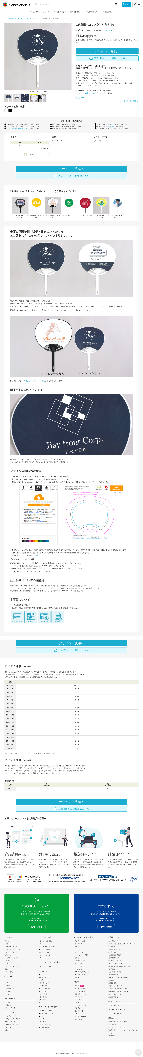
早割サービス (113, 974)
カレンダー (9, 1027)
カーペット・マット (11, 1024)
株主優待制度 (113, 997)
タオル (7, 1002)
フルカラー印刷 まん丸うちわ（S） (117, 208)
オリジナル (32, 18)
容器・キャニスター (46, 1025)
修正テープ (43, 1000)
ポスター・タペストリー (13, 1019)
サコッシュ (9, 983)
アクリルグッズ (80, 941)
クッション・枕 (10, 1008)
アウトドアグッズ (80, 1005)
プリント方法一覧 (115, 1013)
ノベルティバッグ (11, 994)
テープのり (43, 997)
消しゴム (43, 1002)
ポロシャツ (9, 955)
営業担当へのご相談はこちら (109, 58)
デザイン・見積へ (107, 51)
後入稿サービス (114, 969)
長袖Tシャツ (9, 944)
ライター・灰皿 (80, 974)
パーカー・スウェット (12, 946)
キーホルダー (79, 944)
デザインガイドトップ (116, 1005)
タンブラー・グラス (46, 1013)
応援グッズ (78, 1002)
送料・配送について (115, 986)
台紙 (41, 980)
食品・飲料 (78, 1019)
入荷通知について (115, 972)
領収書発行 (113, 983)
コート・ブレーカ (11, 952)
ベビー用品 (9, 972)
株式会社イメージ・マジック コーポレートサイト (123, 1031)
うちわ (77, 958)
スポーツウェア (10, 963)
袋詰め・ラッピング (118, 991)
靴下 (41, 944)
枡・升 (42, 1019)
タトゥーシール (45, 955)
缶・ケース (78, 966)
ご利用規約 (113, 1024)
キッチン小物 (44, 1027)
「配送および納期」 (110, 126)
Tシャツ (8, 941)
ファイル (43, 991)
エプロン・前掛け (46, 949)
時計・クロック (10, 1021)
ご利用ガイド (113, 941)
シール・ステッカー (46, 966)
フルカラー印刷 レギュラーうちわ (101, 208)
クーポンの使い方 (115, 960)
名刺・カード (44, 977)
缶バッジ (77, 946)
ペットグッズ (79, 1000)
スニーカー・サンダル (47, 946)
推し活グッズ (79, 1008)
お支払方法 (113, 980)
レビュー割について (115, 963)
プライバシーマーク (133, 879)
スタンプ (43, 974)
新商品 (79, 985)
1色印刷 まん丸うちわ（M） (36, 208)
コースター (43, 1022)
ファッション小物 (46, 941)
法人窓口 (28, 753)
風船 (6, 1030)
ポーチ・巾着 (9, 988)
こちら (36, 555)
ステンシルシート (46, 988)
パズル (77, 949)
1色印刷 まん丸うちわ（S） (69, 208)
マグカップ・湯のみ (46, 1011)
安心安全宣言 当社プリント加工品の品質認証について (108, 878)
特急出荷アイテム (80, 994)
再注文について (114, 958)
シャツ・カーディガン (12, 958)
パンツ (7, 960)
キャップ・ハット (46, 952)
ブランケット (9, 1005)
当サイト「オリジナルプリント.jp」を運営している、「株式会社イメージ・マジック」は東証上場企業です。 (25, 878)
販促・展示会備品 (80, 991)
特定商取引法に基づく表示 (118, 1021)
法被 (6, 969)
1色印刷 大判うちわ (85, 207)
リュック (8, 985)
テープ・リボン (45, 983)
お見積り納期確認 (115, 955)
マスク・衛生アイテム (82, 972)
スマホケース (79, 952)
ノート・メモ (44, 971)
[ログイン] (126, 4)
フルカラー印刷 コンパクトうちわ (89, 93)
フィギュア (78, 977)
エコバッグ (9, 991)
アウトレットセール (81, 1016)
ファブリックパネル (11, 1016)
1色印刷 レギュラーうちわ (53, 208)
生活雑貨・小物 (80, 960)
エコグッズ (78, 997)
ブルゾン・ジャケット (12, 949)
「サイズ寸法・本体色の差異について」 (17, 128)
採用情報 (112, 1036)
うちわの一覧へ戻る (129, 101)
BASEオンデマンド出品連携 (118, 977)
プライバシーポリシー (116, 1027)
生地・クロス (79, 969)
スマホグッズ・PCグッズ (83, 955)
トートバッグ (9, 980)
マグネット (43, 985)
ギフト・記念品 (80, 988)
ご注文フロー (113, 952)
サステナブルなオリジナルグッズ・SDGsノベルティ (122, 945)
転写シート (78, 1014)
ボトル (42, 1016)
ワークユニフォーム (11, 966)
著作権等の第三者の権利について (120, 966)
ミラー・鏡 (78, 963)
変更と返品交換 (118, 988)
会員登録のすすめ (115, 949)
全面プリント (79, 1011)
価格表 (107, 31)
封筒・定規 (43, 994)
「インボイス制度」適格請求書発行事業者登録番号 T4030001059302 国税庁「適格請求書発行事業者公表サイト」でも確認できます (67, 878)
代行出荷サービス (115, 994)
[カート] (137, 4)
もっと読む (80, 98)
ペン (41, 969)
